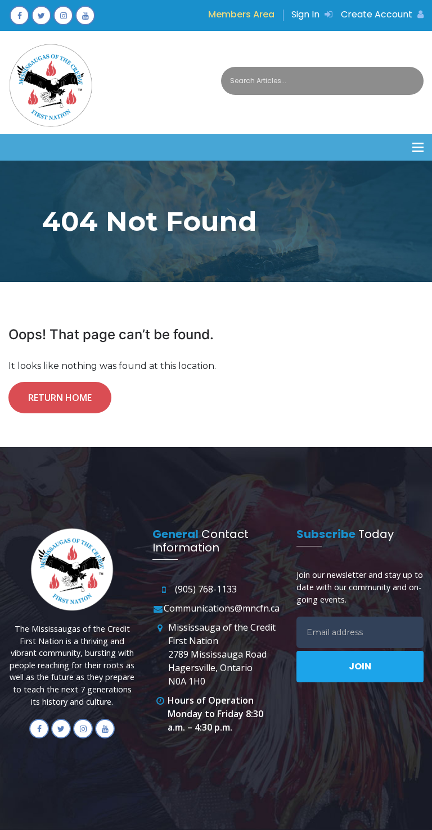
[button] (418, 147)
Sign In (306, 14)
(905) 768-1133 (206, 589)
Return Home (60, 397)
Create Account (378, 14)
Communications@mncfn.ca (222, 608)
